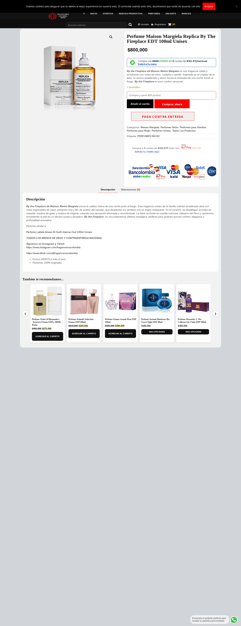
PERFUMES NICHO (148, 136)
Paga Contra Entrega (163, 117)
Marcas (186, 14)
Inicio (93, 14)
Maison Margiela (150, 127)
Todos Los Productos (184, 130)
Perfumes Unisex (161, 130)
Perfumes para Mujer (138, 130)
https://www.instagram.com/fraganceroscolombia (53, 247)
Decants (171, 14)
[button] (111, 37)
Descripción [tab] (108, 189)
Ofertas (108, 14)
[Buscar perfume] (131, 24)
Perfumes (154, 14)
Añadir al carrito (140, 103)
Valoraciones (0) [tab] (130, 189)
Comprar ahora (172, 104)
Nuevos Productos (131, 14)
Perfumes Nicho (169, 127)
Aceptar (208, 6)
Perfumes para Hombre (193, 127)
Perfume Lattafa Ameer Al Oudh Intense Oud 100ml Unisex (59, 232)
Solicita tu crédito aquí (147, 151)
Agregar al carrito (47, 336)
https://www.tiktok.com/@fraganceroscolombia (52, 253)
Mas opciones (157, 332)
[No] (236, 6)
